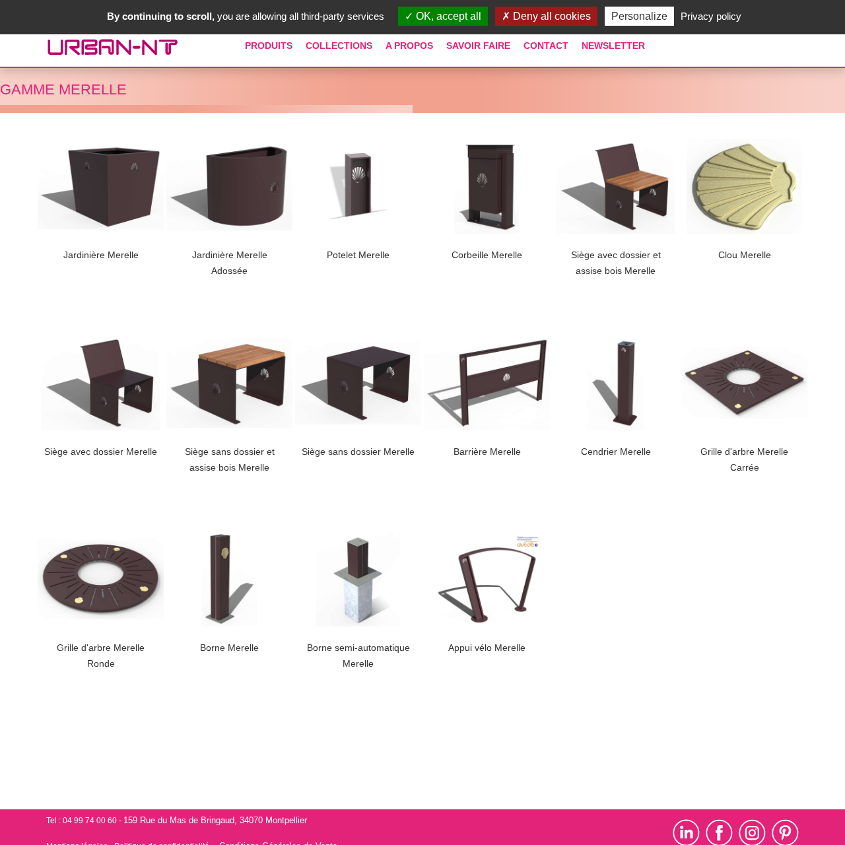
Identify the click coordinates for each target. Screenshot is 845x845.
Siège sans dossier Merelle (358, 451)
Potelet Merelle (358, 255)
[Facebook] (719, 832)
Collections (339, 45)
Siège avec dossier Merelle (100, 451)
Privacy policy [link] (711, 16)
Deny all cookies (550, 16)
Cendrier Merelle (616, 451)
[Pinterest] (785, 832)
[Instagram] (755, 832)
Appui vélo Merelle (486, 647)
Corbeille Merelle (487, 255)
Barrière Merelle (487, 451)
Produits (268, 45)
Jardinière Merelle (101, 255)
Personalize (639, 16)
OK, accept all (447, 16)
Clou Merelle (744, 255)
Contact (546, 45)
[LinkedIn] (689, 832)
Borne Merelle (229, 647)
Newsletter (613, 45)
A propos (409, 45)
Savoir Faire (478, 45)
